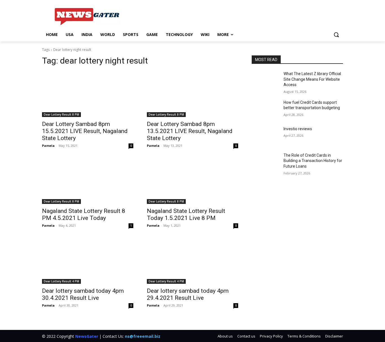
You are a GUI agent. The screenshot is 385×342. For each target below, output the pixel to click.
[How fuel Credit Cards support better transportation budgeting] (265, 109)
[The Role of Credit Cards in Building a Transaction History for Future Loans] (265, 162)
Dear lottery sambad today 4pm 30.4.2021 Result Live (83, 294)
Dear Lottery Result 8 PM (61, 114)
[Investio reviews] (265, 135)
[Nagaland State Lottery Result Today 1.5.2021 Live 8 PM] (192, 181)
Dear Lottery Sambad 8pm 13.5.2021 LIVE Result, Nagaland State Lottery (190, 131)
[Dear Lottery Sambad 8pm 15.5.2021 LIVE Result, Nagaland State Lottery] (87, 94)
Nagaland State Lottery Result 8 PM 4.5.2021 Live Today (83, 214)
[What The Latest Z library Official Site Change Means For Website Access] (265, 80)
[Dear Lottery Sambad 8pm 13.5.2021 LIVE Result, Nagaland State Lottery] (192, 94)
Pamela (48, 145)
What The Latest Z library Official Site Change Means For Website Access (312, 79)
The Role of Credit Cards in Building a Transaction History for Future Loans (313, 160)
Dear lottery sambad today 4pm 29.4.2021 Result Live (188, 294)
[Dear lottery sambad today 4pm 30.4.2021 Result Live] (87, 261)
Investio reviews (298, 129)
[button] (336, 34)
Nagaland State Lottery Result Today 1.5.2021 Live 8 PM (186, 214)
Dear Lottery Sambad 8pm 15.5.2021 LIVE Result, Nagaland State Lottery (85, 131)
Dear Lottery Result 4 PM (61, 281)
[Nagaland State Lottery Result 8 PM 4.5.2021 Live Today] (87, 181)
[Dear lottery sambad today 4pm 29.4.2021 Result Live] (192, 261)
